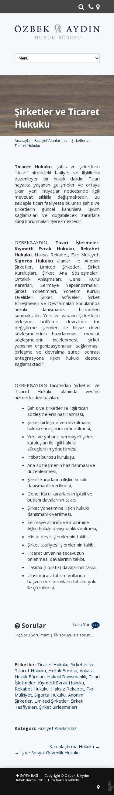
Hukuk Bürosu (62, 670)
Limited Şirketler (51, 701)
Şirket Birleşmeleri (58, 707)
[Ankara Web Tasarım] (110, 786)
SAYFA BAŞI (29, 775)
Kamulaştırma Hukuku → (74, 746)
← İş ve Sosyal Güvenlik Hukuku (47, 752)
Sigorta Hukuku (50, 695)
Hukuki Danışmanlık (66, 676)
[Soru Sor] (96, 626)
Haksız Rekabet (67, 689)
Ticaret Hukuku (52, 664)
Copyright (52, 775)
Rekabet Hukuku (32, 689)
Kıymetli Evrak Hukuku (61, 683)
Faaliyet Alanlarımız (57, 728)
